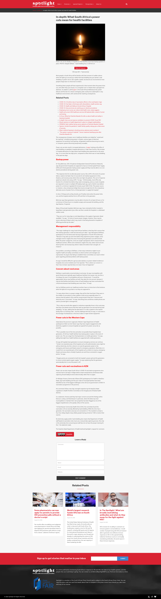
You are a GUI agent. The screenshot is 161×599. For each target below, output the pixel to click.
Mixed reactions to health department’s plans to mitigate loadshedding (79, 122)
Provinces (67, 4)
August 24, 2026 (71, 517)
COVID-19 (39, 10)
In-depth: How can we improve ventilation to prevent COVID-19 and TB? (80, 120)
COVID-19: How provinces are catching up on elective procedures (78, 108)
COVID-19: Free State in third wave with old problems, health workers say (80, 104)
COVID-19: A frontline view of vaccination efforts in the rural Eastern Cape (80, 102)
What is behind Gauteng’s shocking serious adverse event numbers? (79, 130)
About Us (98, 4)
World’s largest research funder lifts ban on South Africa (78, 512)
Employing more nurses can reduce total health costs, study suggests (79, 110)
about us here (123, 572)
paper (74, 89)
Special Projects (77, 4)
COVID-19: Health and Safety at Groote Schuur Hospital (75, 106)
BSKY (155, 596)
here (70, 582)
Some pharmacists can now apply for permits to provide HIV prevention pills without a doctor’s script (47, 513)
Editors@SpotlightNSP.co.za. (101, 572)
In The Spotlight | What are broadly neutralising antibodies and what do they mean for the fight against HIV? (112, 515)
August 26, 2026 (38, 520)
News (59, 4)
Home (34, 10)
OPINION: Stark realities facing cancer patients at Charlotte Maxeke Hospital (81, 124)
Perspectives (89, 4)
